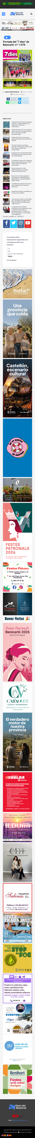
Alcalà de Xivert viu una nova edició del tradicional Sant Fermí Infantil (22, 139)
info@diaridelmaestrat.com (19, 1120)
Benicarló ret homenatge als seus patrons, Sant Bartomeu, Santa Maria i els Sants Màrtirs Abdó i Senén (21, 178)
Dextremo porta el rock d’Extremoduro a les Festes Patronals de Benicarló (20, 170)
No (9, 251)
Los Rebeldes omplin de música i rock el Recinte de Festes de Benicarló (22, 185)
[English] (2, 1135)
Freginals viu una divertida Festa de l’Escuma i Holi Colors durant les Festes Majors (22, 154)
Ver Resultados (12, 260)
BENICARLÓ (15, 94)
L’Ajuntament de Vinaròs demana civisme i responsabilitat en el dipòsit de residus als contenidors (22, 124)
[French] (8, 1135)
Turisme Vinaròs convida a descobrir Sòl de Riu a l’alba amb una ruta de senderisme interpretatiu (22, 147)
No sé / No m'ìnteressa (15, 254)
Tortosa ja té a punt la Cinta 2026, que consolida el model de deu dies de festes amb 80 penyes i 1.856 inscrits (22, 201)
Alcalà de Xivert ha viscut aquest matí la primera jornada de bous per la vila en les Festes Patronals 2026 (22, 132)
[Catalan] (5, 1135)
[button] (3, 14)
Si (9, 248)
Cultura (22, 94)
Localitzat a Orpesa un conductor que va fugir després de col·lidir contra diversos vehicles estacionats (22, 163)
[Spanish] (10, 1135)
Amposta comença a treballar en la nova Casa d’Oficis (22, 192)
